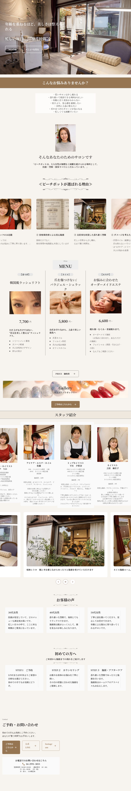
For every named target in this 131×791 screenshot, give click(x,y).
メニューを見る (32, 49)
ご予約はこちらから (9, 747)
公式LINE (27, 746)
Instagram (48, 746)
